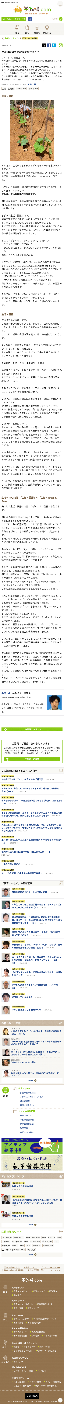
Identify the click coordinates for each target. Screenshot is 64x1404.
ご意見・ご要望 (32, 759)
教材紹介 (17, 1295)
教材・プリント (46, 1346)
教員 (28, 1245)
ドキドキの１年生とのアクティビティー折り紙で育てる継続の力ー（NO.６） (30, 790)
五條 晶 (32, 84)
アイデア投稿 (35, 1381)
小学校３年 (33, 88)
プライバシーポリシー (50, 1267)
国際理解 (36, 1245)
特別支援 (31, 1249)
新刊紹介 (53, 1291)
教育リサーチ (33, 1308)
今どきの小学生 (27, 1132)
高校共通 (6, 1245)
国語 (59, 1237)
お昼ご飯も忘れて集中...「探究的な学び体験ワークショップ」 (35, 1074)
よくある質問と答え (36, 1270)
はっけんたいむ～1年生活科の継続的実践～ (21, 873)
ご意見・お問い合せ (22, 1385)
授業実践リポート (18, 1183)
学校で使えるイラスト (23, 1350)
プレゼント (42, 1370)
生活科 (11, 88)
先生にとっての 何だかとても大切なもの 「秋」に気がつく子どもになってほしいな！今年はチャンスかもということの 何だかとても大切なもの (31, 827)
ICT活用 (51, 1237)
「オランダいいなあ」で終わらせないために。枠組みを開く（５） (37, 974)
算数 (44, 1237)
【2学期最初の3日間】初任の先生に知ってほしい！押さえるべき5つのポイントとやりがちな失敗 (37, 1201)
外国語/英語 (48, 1245)
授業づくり (19, 1237)
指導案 (16, 1346)
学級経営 (6, 1241)
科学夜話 (24, 1128)
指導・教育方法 (33, 1237)
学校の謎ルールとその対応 (23, 1062)
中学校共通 (47, 1241)
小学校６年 (35, 1241)
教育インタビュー (21, 1291)
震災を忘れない (27, 1105)
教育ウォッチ (39, 1291)
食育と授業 (18, 1308)
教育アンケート (20, 1361)
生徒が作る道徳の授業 (22, 1186)
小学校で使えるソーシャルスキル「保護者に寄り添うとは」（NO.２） (36, 1032)
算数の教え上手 (27, 1115)
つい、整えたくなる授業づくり (26, 1009)
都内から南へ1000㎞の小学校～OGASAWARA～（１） (27, 851)
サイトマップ (54, 1270)
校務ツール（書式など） (47, 1350)
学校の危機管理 (27, 1119)
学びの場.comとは (12, 1267)
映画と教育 (25, 1101)
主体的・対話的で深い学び (13, 1249)
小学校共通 (7, 1237)
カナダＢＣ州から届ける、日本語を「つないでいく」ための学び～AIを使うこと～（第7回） (36, 1053)
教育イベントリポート (23, 1304)
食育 (26, 1241)
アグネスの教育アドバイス (31, 1096)
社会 (56, 1241)
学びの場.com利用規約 (14, 1270)
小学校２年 (21, 88)
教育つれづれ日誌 (30, 38)
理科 (22, 1245)
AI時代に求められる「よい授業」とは (29, 891)
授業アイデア (29, 1346)
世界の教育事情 (27, 1123)
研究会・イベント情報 (23, 1370)
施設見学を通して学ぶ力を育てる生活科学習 (22, 779)
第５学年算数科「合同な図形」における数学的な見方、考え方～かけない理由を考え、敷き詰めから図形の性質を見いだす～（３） (37, 919)
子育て (15, 1245)
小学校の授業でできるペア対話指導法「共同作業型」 (35, 986)
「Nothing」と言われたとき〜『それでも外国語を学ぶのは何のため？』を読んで (36, 1042)
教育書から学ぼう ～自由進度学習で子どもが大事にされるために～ (31, 802)
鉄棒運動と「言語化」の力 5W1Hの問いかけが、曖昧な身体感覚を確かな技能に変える (37, 946)
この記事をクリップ (32, 729)
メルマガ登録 (19, 1381)
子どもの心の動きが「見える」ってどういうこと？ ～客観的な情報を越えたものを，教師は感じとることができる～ (31, 814)
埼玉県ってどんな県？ (22, 997)
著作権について (30, 1267)
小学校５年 (17, 1241)
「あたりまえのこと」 (11, 863)
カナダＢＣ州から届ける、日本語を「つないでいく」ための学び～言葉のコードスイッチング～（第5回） (37, 960)
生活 (4, 88)
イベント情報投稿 (53, 1381)
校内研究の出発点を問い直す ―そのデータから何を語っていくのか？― (36, 933)
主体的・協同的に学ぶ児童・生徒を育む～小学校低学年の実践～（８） (31, 841)
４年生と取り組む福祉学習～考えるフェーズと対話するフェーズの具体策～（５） (37, 906)
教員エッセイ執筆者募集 (46, 1385)
